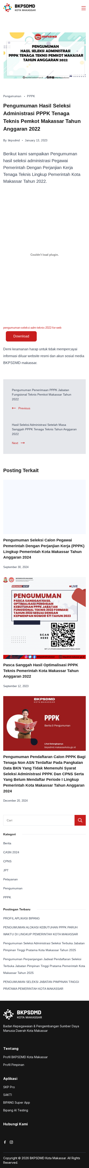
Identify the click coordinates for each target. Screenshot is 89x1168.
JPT (6, 870)
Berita (7, 843)
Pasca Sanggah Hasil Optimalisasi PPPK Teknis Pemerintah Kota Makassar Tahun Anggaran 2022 (41, 670)
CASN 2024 (11, 852)
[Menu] (83, 8)
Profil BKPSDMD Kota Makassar (25, 1057)
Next (15, 443)
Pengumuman (12, 96)
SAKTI (7, 1095)
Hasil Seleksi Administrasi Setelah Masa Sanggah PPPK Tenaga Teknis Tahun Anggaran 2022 (44, 429)
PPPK (31, 96)
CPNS (7, 861)
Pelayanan (10, 879)
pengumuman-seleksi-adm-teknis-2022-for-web (32, 327)
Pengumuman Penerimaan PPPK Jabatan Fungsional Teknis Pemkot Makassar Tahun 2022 (41, 394)
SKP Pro (9, 1087)
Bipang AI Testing (15, 1110)
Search (80, 820)
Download (21, 336)
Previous (24, 408)
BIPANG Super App (16, 1102)
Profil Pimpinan (13, 1065)
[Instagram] (11, 1142)
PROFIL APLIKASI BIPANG (21, 918)
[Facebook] (4, 1142)
